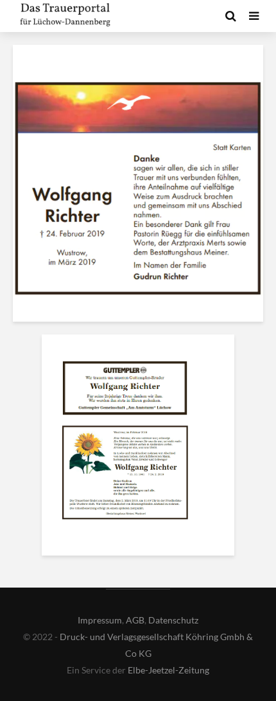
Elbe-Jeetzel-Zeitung (168, 669)
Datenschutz (173, 619)
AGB (135, 619)
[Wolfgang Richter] (125, 391)
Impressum (100, 619)
